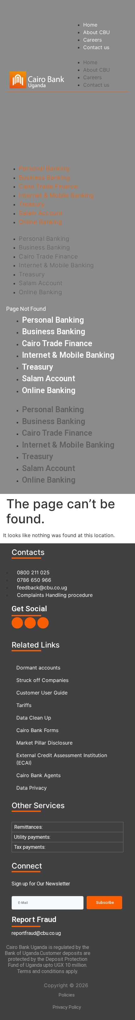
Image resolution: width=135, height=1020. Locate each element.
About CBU (96, 32)
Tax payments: (30, 847)
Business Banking (44, 177)
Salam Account (41, 213)
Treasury (32, 204)
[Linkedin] (43, 622)
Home (90, 25)
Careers (92, 40)
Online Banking (40, 222)
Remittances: (28, 827)
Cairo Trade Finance (48, 186)
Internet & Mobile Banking (56, 195)
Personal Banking (44, 168)
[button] (98, 55)
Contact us (96, 47)
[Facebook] (17, 622)
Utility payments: (32, 837)
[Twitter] (30, 622)
